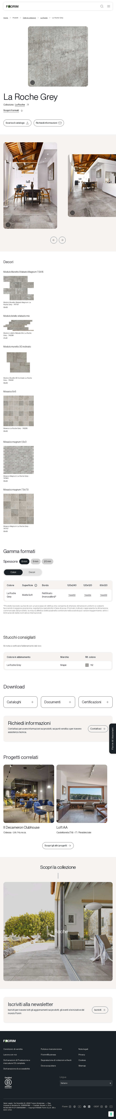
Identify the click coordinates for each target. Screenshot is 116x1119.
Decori (32, 572)
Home (5, 18)
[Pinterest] (74, 1106)
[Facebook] (84, 1106)
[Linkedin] (89, 1106)
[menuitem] (24, 561)
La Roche (44, 18)
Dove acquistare (48, 1066)
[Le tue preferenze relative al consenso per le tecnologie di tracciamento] (111, 1114)
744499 (103, 595)
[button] (53, 240)
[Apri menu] (108, 6)
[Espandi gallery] (8, 224)
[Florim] (12, 6)
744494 (87, 595)
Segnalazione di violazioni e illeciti (56, 1060)
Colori (13, 572)
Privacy (82, 1054)
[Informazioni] (35, 585)
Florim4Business (48, 1054)
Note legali (83, 1049)
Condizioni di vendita (12, 1049)
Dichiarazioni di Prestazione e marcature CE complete (16, 1061)
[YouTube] (79, 1106)
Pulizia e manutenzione (51, 1049)
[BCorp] (8, 1089)
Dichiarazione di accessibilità (16, 1069)
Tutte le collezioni (29, 18)
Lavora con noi (10, 1054)
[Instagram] (70, 1106)
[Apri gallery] (32, 82)
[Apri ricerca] (102, 6)
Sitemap (82, 1066)
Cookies (82, 1060)
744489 (71, 595)
